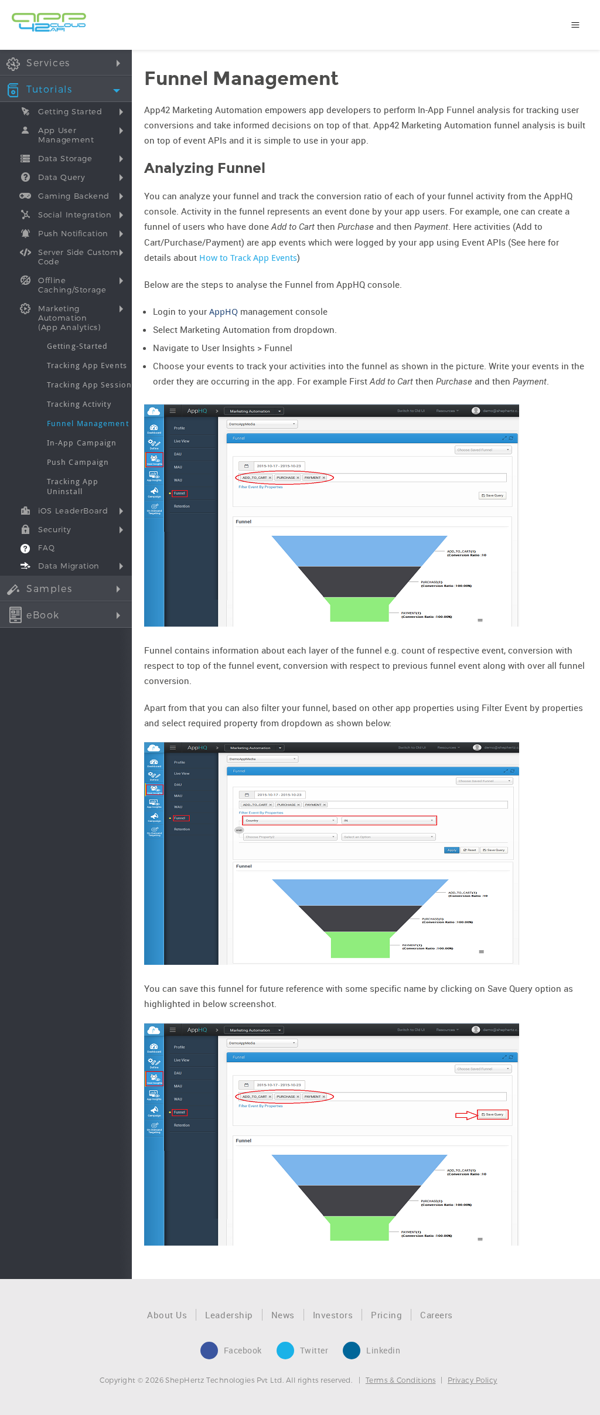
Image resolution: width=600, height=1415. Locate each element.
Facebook (243, 1350)
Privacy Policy (472, 1380)
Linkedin (383, 1350)
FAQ (47, 547)
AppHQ (223, 311)
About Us (167, 1315)
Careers (436, 1315)
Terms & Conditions (401, 1380)
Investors (333, 1315)
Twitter (314, 1350)
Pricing (386, 1315)
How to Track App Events (248, 257)
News (283, 1315)
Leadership (229, 1315)
